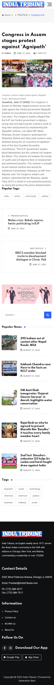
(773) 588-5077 (14, 589)
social (34, 502)
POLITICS (22, 15)
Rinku (8, 53)
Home (7, 15)
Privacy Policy (11, 611)
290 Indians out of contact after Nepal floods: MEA (33, 342)
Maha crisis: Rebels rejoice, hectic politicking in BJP (26, 222)
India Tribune (29, 677)
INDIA (6, 196)
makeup (22, 502)
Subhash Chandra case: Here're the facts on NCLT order (35, 368)
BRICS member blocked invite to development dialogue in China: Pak (30, 256)
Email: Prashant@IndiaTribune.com (20, 583)
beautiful (8, 489)
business (8, 502)
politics (36, 496)
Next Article (37, 248)
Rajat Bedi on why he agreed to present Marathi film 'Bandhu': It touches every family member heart (35, 430)
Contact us (10, 617)
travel (21, 489)
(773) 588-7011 (15, 592)
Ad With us (10, 624)
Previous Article (19, 216)
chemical (8, 496)
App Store (33, 657)
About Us (9, 630)
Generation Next (27, 680)
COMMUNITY (30, 196)
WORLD (17, 196)
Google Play (13, 657)
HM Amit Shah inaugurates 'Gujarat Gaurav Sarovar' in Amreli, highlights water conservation (36, 397)
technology (35, 489)
